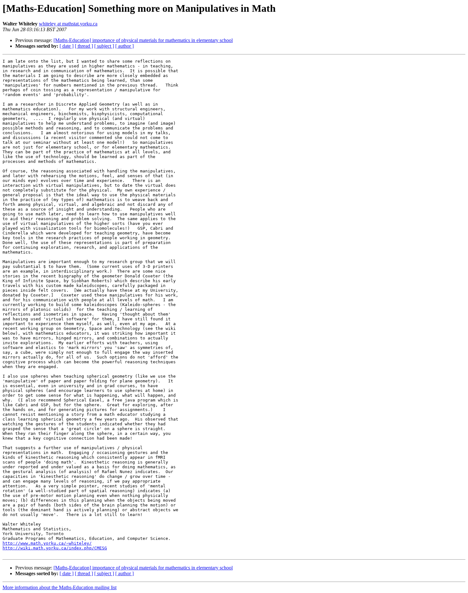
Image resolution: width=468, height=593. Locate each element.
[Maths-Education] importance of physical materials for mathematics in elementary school (143, 40)
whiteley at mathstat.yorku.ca (68, 23)
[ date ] (67, 46)
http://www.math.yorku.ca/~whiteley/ (47, 543)
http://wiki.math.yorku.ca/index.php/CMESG (55, 548)
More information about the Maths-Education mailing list (60, 587)
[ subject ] (104, 46)
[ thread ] (84, 46)
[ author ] (124, 46)
